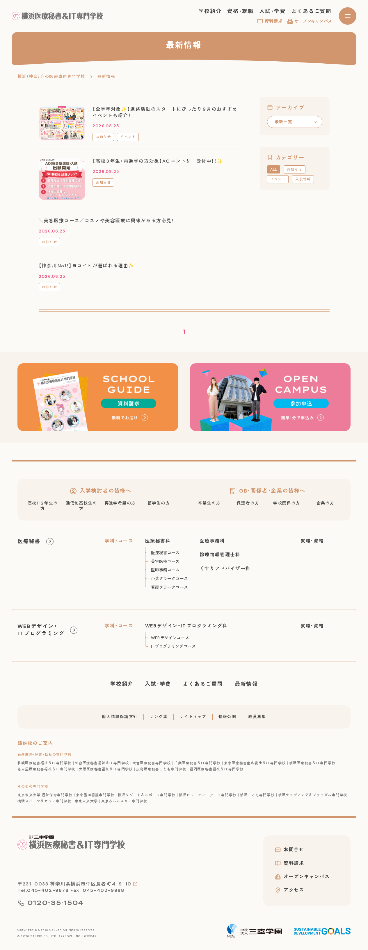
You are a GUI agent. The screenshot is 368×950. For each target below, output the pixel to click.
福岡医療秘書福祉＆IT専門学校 (217, 769)
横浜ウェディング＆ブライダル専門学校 (312, 795)
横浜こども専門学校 (257, 795)
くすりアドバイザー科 (225, 569)
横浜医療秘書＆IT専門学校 (312, 763)
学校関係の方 (286, 503)
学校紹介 (209, 11)
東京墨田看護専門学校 (95, 795)
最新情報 (246, 684)
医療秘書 (28, 541)
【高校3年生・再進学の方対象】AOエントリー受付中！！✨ (158, 161)
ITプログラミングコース (173, 646)
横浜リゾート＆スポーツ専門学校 (146, 795)
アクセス (294, 890)
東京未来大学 (86, 801)
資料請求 (273, 21)
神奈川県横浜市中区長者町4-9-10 (90, 884)
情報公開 (227, 716)
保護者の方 (248, 503)
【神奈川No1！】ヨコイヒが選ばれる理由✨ (87, 266)
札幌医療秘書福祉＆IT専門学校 (44, 763)
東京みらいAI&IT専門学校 (124, 801)
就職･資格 (312, 541)
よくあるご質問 (311, 11)
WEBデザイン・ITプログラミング (40, 630)
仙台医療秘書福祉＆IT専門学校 (102, 763)
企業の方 (326, 503)
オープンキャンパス (313, 21)
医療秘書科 (158, 541)
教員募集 (257, 716)
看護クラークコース (169, 587)
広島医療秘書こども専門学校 (161, 769)
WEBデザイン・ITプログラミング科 (186, 626)
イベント (128, 137)
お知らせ (103, 137)
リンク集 (159, 716)
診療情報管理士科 (220, 555)
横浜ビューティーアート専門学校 (208, 795)
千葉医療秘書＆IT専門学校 (197, 763)
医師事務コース (165, 569)
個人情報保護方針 (120, 716)
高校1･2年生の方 (43, 505)
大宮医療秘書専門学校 (151, 763)
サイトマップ (192, 716)
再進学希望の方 (120, 503)
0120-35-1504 (55, 902)
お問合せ (294, 850)
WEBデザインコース (170, 638)
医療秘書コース (165, 552)
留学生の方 (158, 503)
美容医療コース (165, 561)
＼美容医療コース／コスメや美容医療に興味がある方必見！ (106, 221)
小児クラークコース (169, 578)
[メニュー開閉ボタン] (347, 16)
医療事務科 (212, 541)
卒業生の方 (209, 503)
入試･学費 (272, 11)
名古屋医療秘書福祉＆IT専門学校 (46, 769)
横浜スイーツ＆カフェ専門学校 (44, 801)
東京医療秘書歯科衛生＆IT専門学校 (255, 763)
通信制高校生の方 (81, 505)
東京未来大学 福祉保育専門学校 (44, 795)
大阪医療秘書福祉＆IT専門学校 (106, 769)
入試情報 (303, 179)
